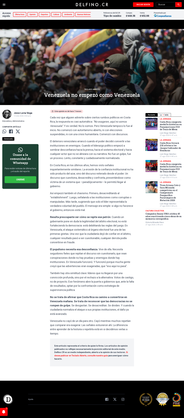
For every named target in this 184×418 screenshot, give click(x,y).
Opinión (32, 14)
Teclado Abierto (92, 89)
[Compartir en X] (18, 131)
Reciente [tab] (151, 115)
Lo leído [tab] (164, 115)
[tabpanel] (163, 172)
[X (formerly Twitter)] (115, 399)
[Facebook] (107, 399)
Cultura (56, 14)
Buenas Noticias (83, 14)
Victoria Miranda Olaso (154, 222)
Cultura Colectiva (154, 211)
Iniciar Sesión (143, 5)
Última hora (19, 14)
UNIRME (20, 179)
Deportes (44, 14)
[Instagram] (123, 399)
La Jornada (165, 119)
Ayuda (30, 399)
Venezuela (8, 139)
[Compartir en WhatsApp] (4, 131)
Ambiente (68, 14)
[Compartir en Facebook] (11, 131)
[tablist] (163, 115)
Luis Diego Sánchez (168, 133)
